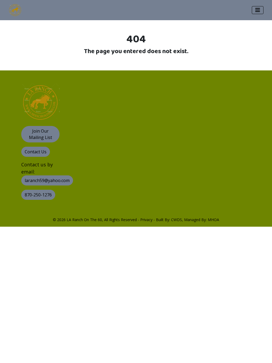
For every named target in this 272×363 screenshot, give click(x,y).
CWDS (176, 219)
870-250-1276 (38, 195)
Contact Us (35, 152)
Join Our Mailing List (40, 134)
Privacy (146, 219)
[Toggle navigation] (258, 10)
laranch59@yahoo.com (47, 180)
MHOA (213, 219)
